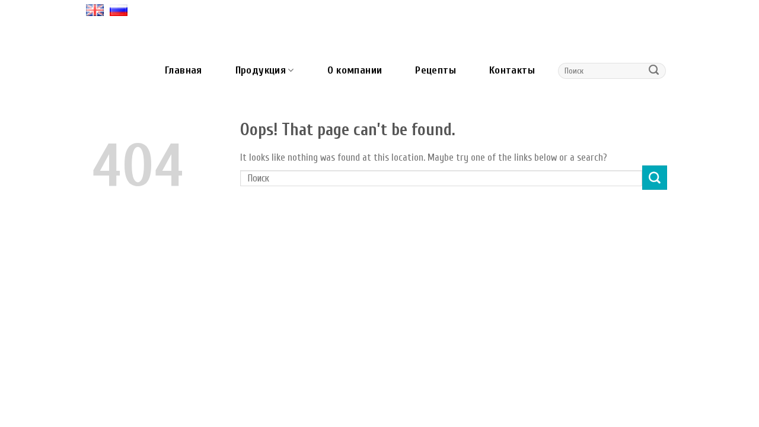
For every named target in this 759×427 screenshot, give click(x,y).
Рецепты (435, 70)
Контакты (512, 70)
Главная (183, 70)
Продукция (260, 70)
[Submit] (654, 70)
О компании (354, 70)
